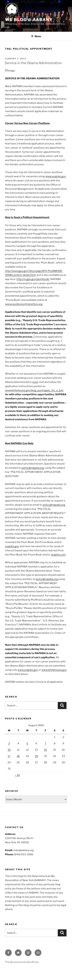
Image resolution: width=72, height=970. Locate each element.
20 (36, 756)
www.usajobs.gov (55, 176)
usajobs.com (58, 554)
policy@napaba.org (33, 467)
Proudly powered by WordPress (22, 962)
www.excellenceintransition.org (23, 304)
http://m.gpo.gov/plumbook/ (32, 279)
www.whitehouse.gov (54, 669)
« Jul (17, 774)
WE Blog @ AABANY (29, 19)
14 (45, 749)
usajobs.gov (12, 546)
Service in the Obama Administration (33, 63)
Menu (38, 36)
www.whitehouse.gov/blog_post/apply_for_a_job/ (34, 390)
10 (9, 749)
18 (18, 756)
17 (9, 756)
